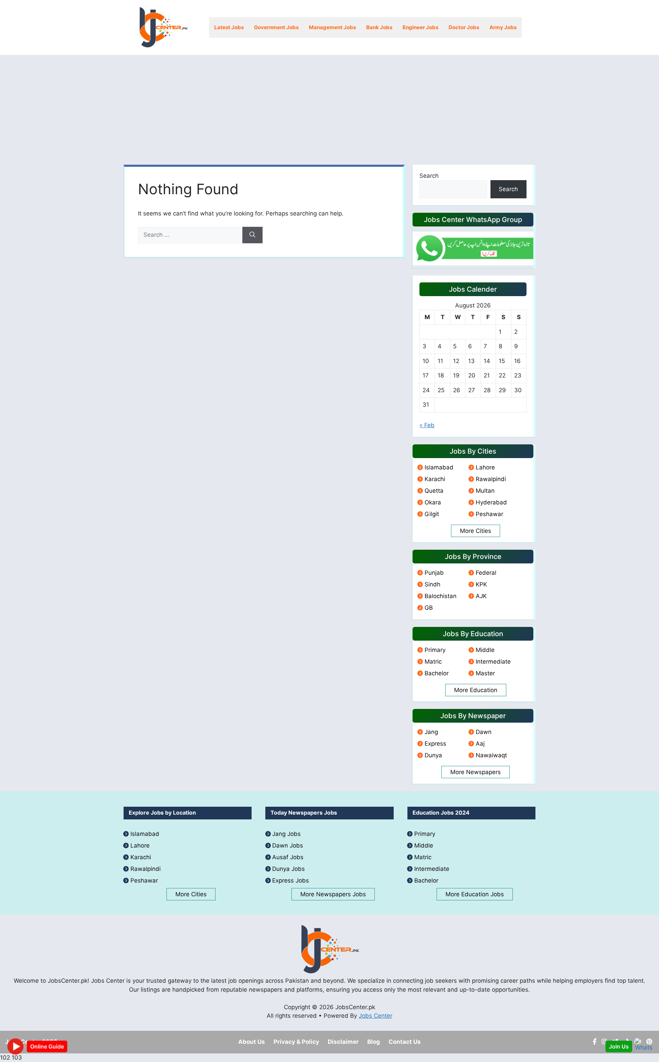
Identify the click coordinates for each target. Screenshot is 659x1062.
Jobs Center (375, 1015)
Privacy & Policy (296, 1041)
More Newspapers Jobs (333, 894)
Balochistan (440, 596)
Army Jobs (503, 27)
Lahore (485, 467)
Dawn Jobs (287, 845)
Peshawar (489, 514)
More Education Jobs (475, 894)
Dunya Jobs (288, 868)
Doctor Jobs (464, 27)
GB (429, 607)
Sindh (432, 584)
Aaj (480, 743)
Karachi (435, 479)
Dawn (484, 731)
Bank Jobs (379, 27)
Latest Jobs (229, 27)
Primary (435, 649)
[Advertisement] (329, 106)
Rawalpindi (491, 479)
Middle (485, 649)
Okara (433, 502)
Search (429, 175)
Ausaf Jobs (287, 857)
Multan (485, 490)
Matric (433, 661)
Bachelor (437, 673)
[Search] (252, 235)
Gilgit (432, 514)
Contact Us (405, 1041)
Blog (373, 1041)
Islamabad (439, 467)
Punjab (434, 572)
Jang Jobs (286, 833)
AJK (481, 596)
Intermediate (493, 661)
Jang (431, 731)
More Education (475, 690)
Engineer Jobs (420, 27)
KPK (481, 584)
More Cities (475, 530)
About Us (251, 1041)
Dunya (433, 755)
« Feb (427, 425)
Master (485, 673)
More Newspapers (475, 772)
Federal (486, 572)
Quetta (434, 490)
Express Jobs (290, 880)
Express (435, 743)
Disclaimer (343, 1041)
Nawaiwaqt (491, 755)
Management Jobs (332, 27)
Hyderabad (491, 502)
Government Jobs (276, 27)
